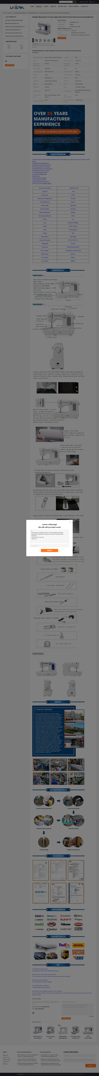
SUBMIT (49, 550)
